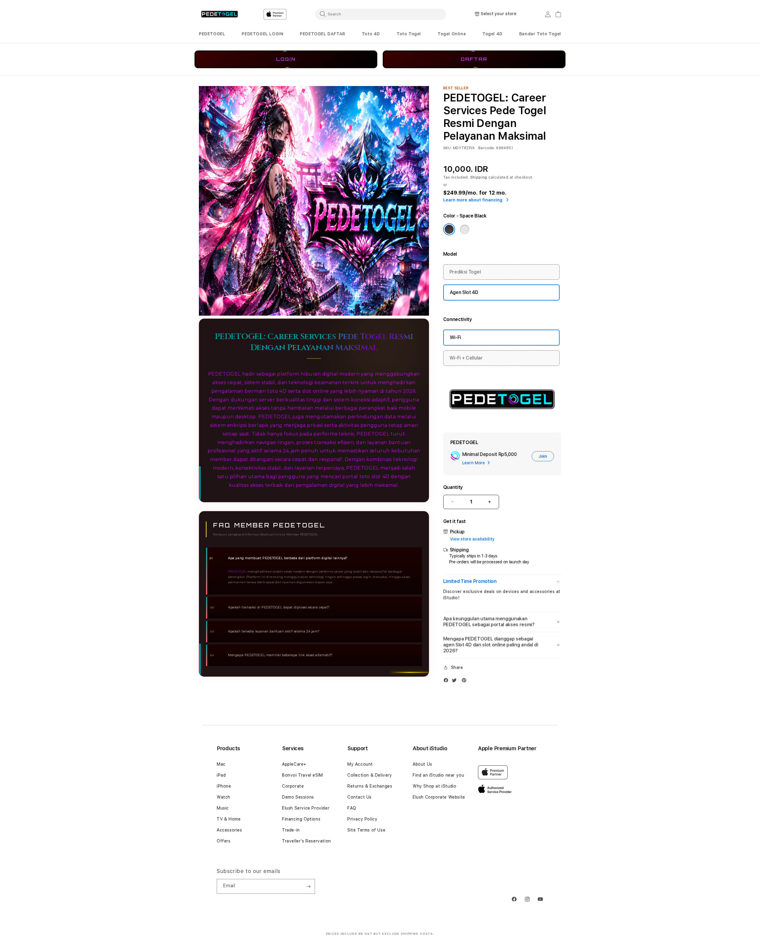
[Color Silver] (464, 229)
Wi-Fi (455, 337)
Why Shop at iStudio (434, 786)
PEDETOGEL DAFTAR (322, 33)
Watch (223, 797)
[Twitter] (456, 681)
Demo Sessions (298, 797)
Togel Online (452, 33)
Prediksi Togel (465, 272)
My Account (360, 764)
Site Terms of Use (366, 830)
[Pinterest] (465, 681)
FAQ (351, 808)
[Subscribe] (308, 886)
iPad (221, 775)
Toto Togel (409, 33)
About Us (422, 764)
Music (223, 808)
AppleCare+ (294, 764)
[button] (212, 33)
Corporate (293, 786)
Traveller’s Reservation (306, 841)
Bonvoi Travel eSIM (302, 775)
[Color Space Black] (449, 229)
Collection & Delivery (369, 775)
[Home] (219, 14)
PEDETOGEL (212, 33)
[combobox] (380, 14)
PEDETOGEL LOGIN (262, 33)
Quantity (453, 487)
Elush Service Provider (305, 808)
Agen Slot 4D (464, 292)
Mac (221, 764)
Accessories (229, 830)
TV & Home (228, 819)
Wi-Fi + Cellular (466, 358)
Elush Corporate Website (439, 797)
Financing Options (301, 819)
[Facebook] (447, 681)
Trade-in (291, 830)
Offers (224, 841)
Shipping (478, 177)
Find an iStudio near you (438, 775)
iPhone (224, 786)
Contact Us (359, 797)
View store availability (472, 539)
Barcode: (486, 148)
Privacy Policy (362, 819)
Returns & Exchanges (369, 786)
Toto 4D (371, 33)
